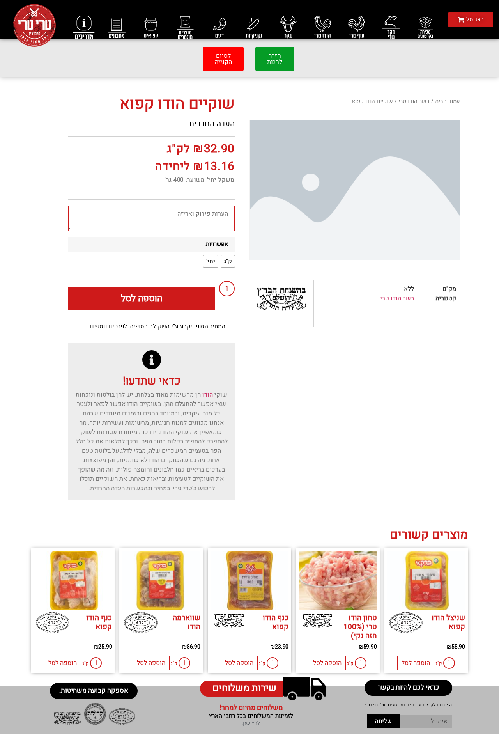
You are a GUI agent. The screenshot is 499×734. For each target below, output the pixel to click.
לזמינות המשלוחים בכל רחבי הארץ (251, 716)
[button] (470, 19)
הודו (207, 394)
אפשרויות (217, 244)
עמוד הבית (447, 101)
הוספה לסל (141, 298)
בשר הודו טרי (414, 101)
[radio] (228, 261)
